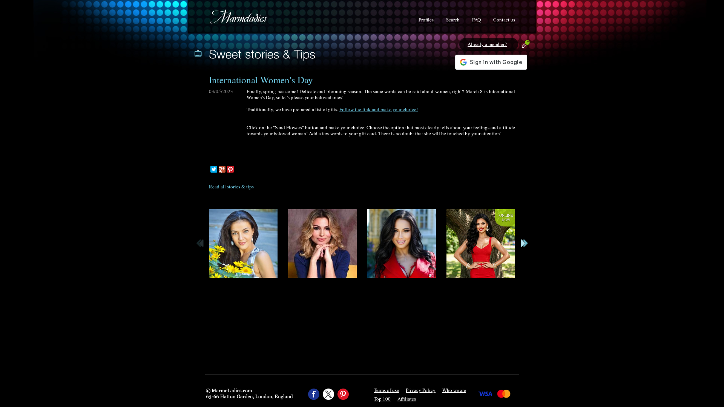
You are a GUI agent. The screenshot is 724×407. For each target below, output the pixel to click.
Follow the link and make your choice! (378, 109)
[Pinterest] (230, 169)
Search (453, 19)
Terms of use (386, 390)
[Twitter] (213, 169)
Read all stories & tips (231, 186)
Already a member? (487, 44)
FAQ (476, 19)
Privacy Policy (421, 390)
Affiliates (406, 398)
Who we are (454, 390)
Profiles (426, 19)
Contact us (504, 19)
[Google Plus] (222, 169)
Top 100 (382, 398)
